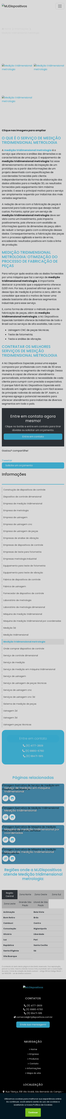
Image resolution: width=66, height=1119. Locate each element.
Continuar (33, 1112)
